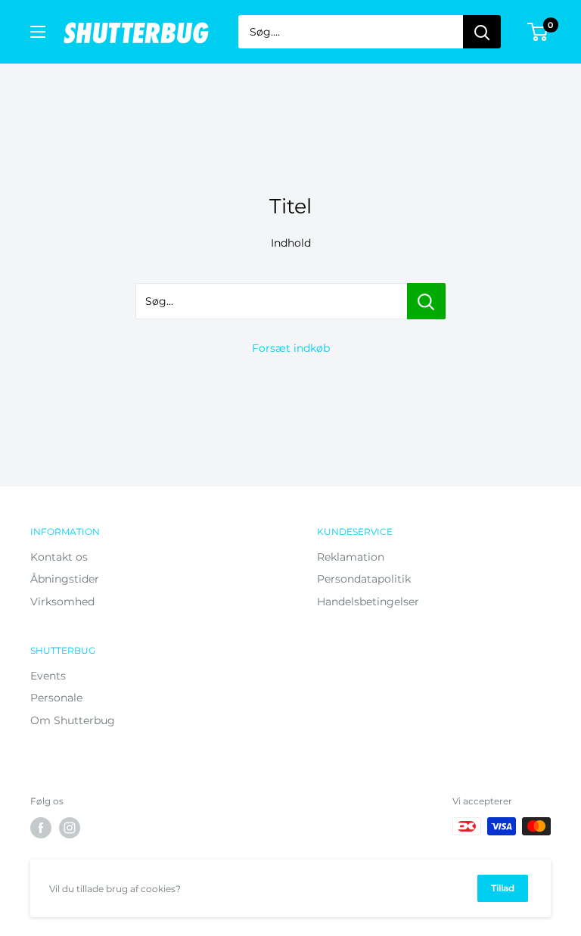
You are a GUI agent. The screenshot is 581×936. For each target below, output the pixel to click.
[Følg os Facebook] (40, 827)
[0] (538, 32)
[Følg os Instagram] (69, 827)
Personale (56, 697)
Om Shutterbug (72, 720)
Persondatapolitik (364, 579)
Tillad (502, 888)
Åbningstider (64, 579)
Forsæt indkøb (291, 348)
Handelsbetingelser (368, 601)
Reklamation (350, 557)
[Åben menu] (37, 32)
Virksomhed (62, 601)
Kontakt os (59, 557)
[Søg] (482, 31)
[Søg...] (426, 301)
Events (48, 676)
